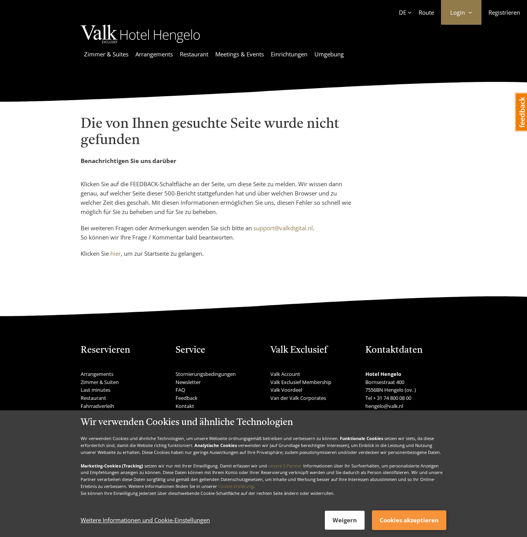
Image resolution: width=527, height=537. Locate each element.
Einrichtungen (289, 54)
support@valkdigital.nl (283, 228)
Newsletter (188, 382)
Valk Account (285, 373)
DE (402, 12)
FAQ (180, 389)
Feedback (187, 397)
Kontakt (185, 406)
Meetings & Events (239, 54)
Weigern (345, 520)
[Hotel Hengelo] (140, 44)
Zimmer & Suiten (100, 382)
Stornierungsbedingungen (206, 373)
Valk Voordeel (286, 389)
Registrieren (504, 12)
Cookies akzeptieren (409, 520)
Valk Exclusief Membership (300, 382)
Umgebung (329, 54)
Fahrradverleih (97, 406)
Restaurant (194, 54)
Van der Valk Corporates (298, 397)
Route (426, 12)
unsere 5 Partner (285, 466)
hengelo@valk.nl (384, 406)
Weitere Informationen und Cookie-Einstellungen (145, 520)
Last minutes (95, 389)
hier (115, 253)
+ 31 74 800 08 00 (392, 397)
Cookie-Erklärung (235, 486)
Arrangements (154, 54)
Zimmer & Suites (106, 54)
